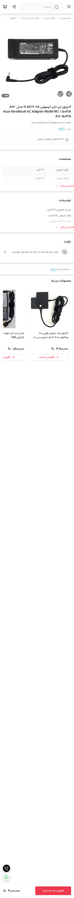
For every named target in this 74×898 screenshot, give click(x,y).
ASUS (61, 129)
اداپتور (13, 18)
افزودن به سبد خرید (53, 890)
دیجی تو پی (65, 18)
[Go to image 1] (6, 95)
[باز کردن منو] (68, 7)
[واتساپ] (6, 877)
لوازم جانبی (49, 18)
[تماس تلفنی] (6, 868)
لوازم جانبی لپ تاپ (30, 18)
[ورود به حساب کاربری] (14, 7)
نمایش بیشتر (67, 186)
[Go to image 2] (3, 95)
